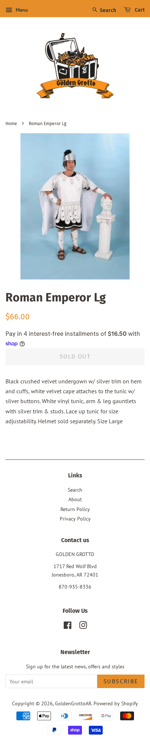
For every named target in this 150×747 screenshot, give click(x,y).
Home (11, 123)
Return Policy (75, 509)
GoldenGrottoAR (73, 703)
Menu (21, 10)
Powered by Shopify (116, 703)
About (75, 499)
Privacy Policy (75, 518)
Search (107, 10)
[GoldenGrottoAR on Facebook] (67, 626)
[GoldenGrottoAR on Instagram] (83, 626)
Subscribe (120, 681)
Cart (139, 10)
